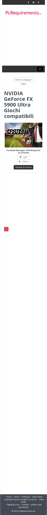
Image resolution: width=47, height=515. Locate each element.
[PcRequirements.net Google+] (38, 2)
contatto (25, 504)
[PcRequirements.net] (23, 13)
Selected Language (23, 79)
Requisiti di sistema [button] (23, 167)
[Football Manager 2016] (23, 135)
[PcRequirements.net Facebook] (28, 2)
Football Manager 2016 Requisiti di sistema (23, 151)
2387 (24, 157)
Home (9, 497)
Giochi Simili (37, 497)
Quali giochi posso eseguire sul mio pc (21, 499)
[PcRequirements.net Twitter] (33, 2)
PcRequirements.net (26, 511)
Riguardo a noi (13, 504)
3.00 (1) (24, 161)
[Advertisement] (23, 41)
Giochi (16, 497)
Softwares (25, 497)
